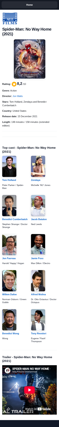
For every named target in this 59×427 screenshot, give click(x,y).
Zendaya (35, 180)
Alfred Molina (38, 294)
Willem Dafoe (9, 294)
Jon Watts (18, 96)
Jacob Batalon (39, 219)
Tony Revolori (38, 333)
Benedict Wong (10, 333)
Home (29, 4)
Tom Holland (9, 180)
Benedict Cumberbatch (15, 219)
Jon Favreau (9, 258)
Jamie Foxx (37, 258)
